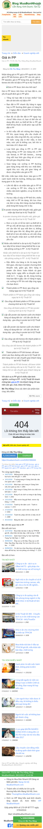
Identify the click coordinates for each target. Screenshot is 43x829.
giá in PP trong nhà (34, 468)
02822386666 (10, 456)
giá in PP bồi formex (12, 466)
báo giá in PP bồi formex (25, 464)
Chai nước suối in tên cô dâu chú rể (26, 510)
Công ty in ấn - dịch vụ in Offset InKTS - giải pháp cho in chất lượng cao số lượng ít (28, 566)
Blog (38, 14)
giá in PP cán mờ (27, 466)
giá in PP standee (19, 468)
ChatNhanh (27, 456)
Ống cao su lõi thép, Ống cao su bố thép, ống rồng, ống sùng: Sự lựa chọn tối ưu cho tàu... (22, 543)
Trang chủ (6, 53)
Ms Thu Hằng (15, 69)
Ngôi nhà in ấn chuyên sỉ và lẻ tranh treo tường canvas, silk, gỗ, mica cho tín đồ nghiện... (28, 582)
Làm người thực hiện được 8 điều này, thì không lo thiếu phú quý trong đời (28, 701)
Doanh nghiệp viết (31, 53)
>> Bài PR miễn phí (27, 825)
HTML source (35, 396)
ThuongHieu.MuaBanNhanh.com (26, 794)
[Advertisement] (26, 38)
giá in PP (15, 382)
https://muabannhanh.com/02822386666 (19, 460)
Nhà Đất (14, 15)
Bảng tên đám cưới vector (23, 520)
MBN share (14, 65)
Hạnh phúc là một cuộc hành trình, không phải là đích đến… (28, 667)
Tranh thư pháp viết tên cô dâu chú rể (27, 515)
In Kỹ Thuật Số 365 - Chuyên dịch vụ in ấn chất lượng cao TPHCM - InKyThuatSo (28, 616)
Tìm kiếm (36, 22)
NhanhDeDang (29, 14)
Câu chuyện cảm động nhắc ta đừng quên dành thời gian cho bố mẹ (28, 750)
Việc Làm (20, 15)
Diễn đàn (17, 53)
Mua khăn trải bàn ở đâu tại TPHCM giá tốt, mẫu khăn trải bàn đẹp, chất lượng (28, 647)
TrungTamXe (6, 14)
